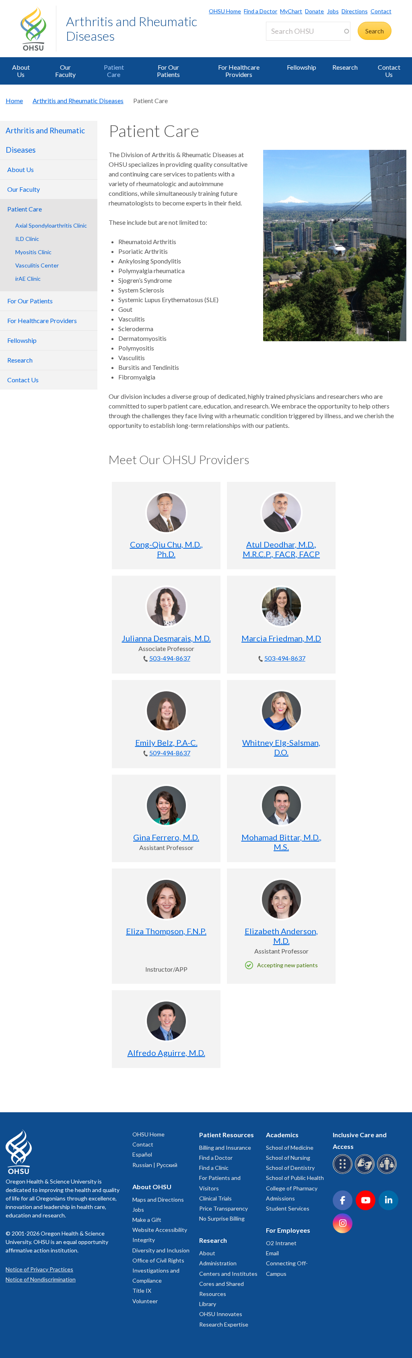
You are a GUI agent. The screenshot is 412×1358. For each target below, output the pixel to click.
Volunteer (145, 1301)
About (207, 1253)
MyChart (291, 11)
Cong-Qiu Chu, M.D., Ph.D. (166, 549)
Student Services (287, 1208)
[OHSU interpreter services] (388, 1172)
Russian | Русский (154, 1164)
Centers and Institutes (228, 1273)
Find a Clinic (214, 1167)
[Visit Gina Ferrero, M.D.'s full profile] (166, 805)
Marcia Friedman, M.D (281, 638)
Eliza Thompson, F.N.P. (166, 931)
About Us (21, 70)
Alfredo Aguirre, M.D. (166, 1052)
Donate (314, 11)
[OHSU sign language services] (366, 1172)
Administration (218, 1263)
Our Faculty (65, 70)
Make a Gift (146, 1219)
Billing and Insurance (225, 1147)
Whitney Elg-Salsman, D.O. (281, 747)
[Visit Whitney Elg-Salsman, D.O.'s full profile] (281, 711)
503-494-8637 (169, 658)
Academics (282, 1134)
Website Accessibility (159, 1229)
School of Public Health (295, 1177)
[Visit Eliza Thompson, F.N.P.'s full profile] (166, 899)
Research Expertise (223, 1324)
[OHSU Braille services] (344, 1172)
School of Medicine (289, 1147)
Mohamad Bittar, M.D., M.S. (281, 842)
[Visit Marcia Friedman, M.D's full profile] (281, 606)
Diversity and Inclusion (161, 1250)
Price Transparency (223, 1208)
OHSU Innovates (220, 1313)
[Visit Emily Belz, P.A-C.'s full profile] (166, 711)
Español (142, 1154)
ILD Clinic (27, 238)
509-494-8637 (169, 753)
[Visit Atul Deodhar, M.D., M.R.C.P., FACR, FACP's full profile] (281, 512)
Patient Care (114, 70)
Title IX (141, 1290)
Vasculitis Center (37, 265)
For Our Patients (168, 70)
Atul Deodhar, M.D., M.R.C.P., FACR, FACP (281, 549)
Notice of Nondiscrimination (41, 1279)
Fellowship (301, 67)
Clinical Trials (215, 1198)
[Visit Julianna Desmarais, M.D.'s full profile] (166, 606)
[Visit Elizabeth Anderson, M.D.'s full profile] (281, 899)
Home (14, 100)
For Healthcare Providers (239, 70)
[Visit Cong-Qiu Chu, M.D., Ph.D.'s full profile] (166, 512)
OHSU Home (225, 11)
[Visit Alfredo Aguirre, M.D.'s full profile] (166, 1021)
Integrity (143, 1239)
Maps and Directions (158, 1199)
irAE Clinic (28, 278)
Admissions (280, 1198)
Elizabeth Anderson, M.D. (281, 935)
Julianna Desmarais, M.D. (166, 638)
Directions (355, 11)
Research (345, 67)
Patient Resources (226, 1134)
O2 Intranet (281, 1243)
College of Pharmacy (291, 1188)
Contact (381, 11)
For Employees (288, 1230)
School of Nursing (288, 1157)
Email (272, 1253)
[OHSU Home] (38, 29)
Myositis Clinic (33, 252)
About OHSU (151, 1186)
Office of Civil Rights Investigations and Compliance (158, 1270)
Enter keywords (291, 45)
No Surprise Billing (222, 1218)
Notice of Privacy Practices (39, 1269)
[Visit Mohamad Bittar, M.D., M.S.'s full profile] (281, 805)
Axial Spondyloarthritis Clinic (51, 225)
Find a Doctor (260, 11)
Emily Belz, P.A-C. (166, 742)
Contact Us (389, 70)
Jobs (332, 11)
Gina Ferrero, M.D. (166, 837)
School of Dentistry (290, 1167)
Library (207, 1303)
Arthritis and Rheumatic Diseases (131, 28)
